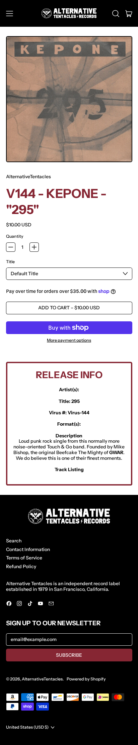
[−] (10, 247)
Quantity (14, 236)
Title (10, 261)
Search (13, 541)
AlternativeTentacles (28, 177)
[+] (34, 247)
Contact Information (28, 549)
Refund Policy (21, 566)
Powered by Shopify (86, 678)
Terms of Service (24, 558)
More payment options (69, 340)
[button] (115, 13)
